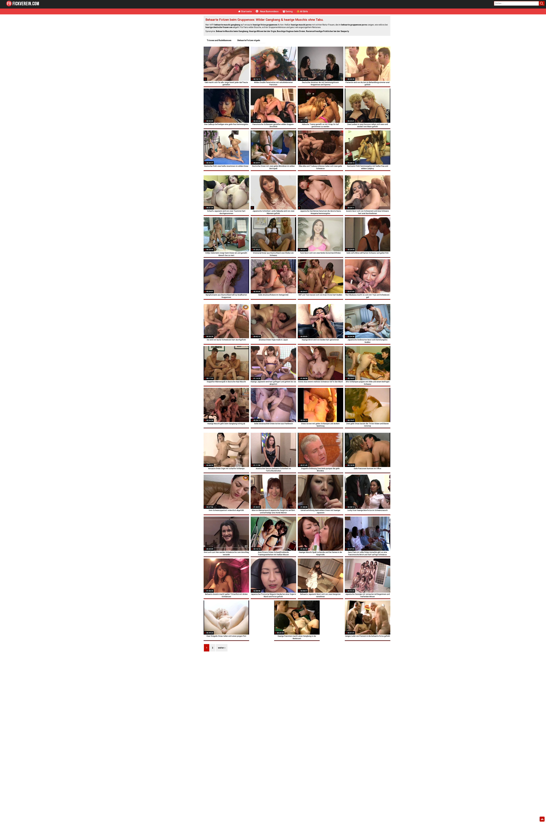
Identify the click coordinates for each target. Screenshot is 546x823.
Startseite (246, 11)
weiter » (221, 648)
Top (542, 819)
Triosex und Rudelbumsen (219, 40)
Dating (289, 11)
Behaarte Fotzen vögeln (248, 40)
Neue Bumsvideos (269, 11)
